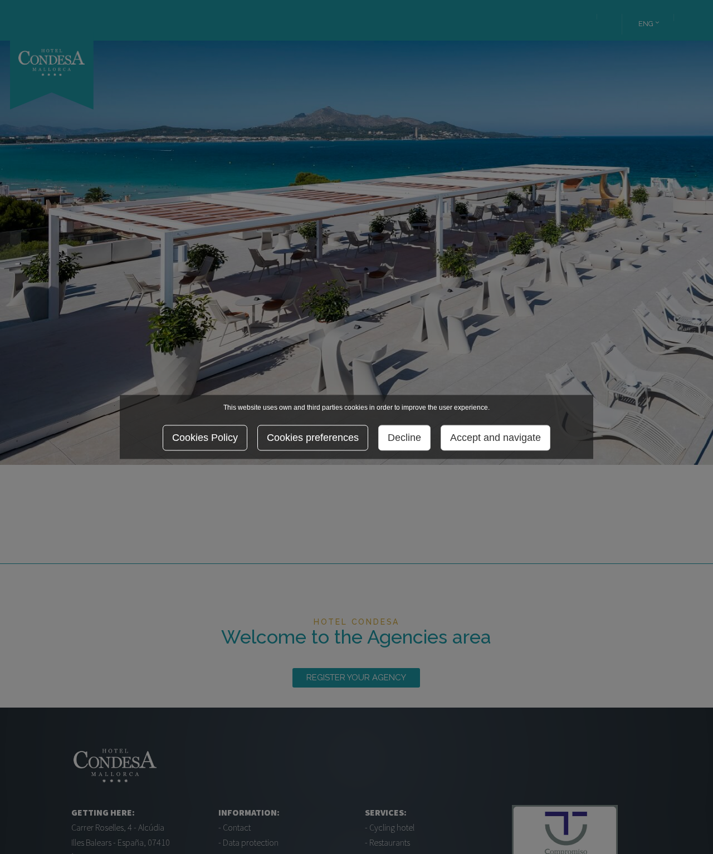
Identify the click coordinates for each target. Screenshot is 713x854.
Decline (404, 438)
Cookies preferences (313, 438)
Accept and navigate (495, 438)
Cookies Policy (205, 438)
